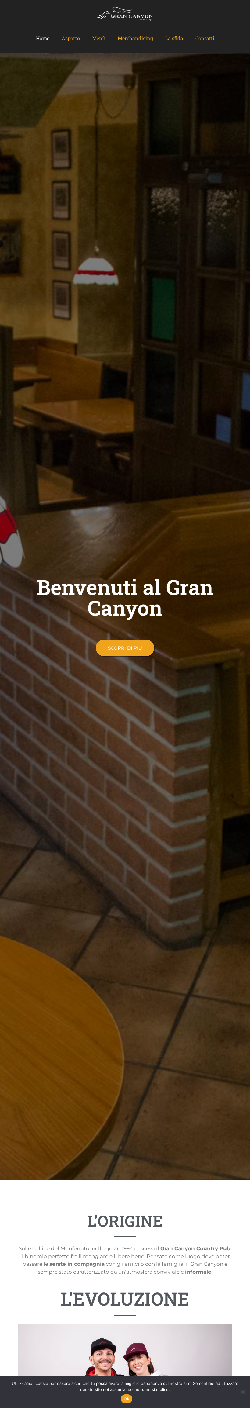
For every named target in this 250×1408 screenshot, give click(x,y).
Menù (98, 38)
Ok (126, 1398)
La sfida (174, 38)
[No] (242, 1392)
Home (42, 38)
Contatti (204, 38)
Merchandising (135, 38)
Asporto (71, 38)
